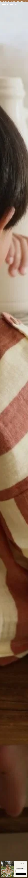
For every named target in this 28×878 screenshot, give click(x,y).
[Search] (16, 4)
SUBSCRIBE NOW (20, 873)
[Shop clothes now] (14, 440)
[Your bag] (22, 4)
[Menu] (26, 4)
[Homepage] (7, 4)
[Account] (19, 4)
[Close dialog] (26, 861)
